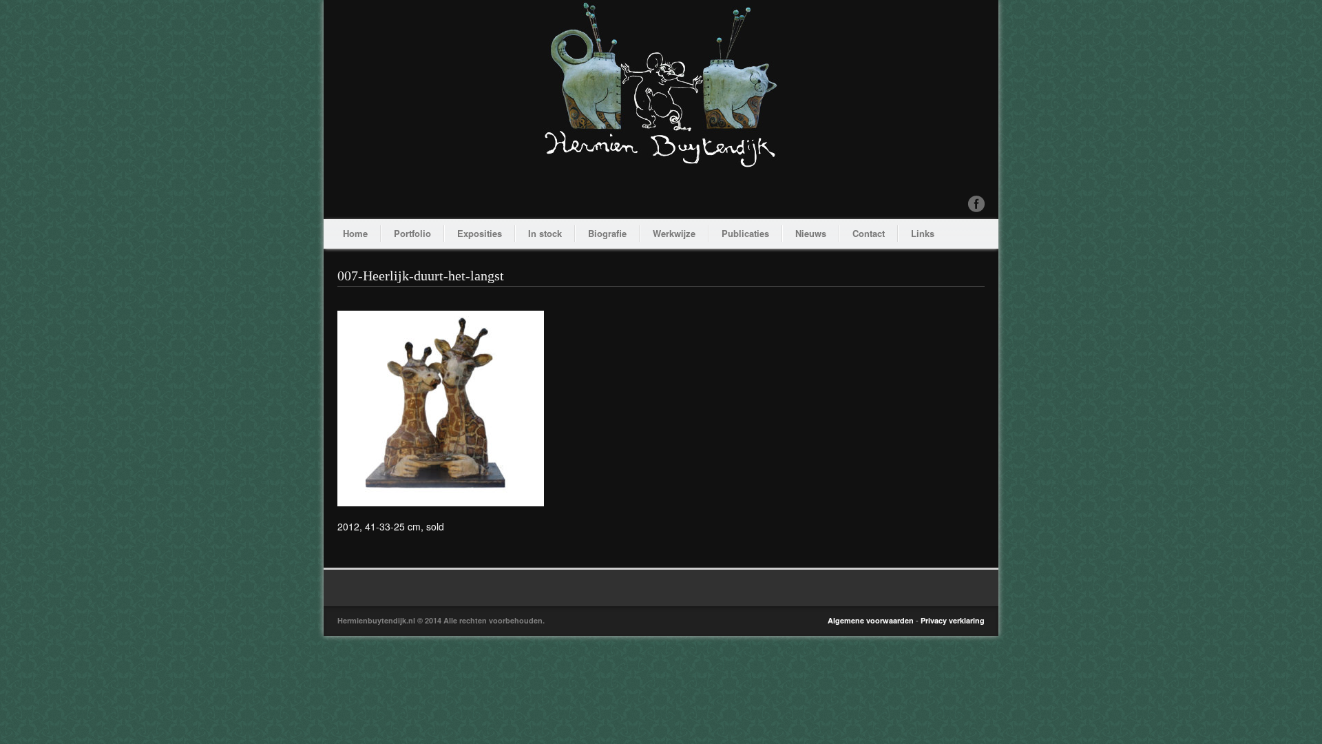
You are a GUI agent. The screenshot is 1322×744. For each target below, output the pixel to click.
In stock (545, 233)
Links (922, 233)
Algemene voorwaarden (871, 620)
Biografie (607, 233)
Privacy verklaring (953, 620)
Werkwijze (674, 233)
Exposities (479, 233)
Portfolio (412, 233)
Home (355, 233)
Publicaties (745, 233)
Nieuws (810, 233)
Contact (868, 233)
